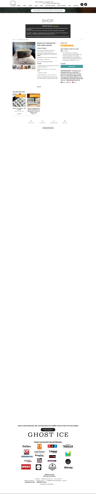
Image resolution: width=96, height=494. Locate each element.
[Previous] (10, 33)
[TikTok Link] (85, 4)
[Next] (86, 33)
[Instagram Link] (81, 4)
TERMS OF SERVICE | (29, 480)
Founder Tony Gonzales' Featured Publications (48, 442)
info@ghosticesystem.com (47, 478)
